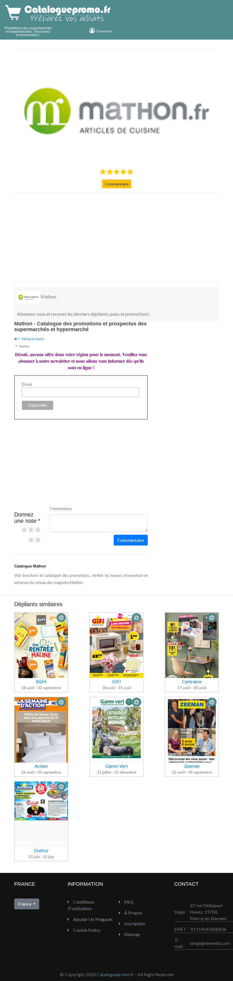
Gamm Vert (116, 766)
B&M (41, 681)
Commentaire (117, 183)
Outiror (41, 850)
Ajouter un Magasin (92, 919)
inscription (134, 923)
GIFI (116, 681)
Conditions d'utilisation (81, 905)
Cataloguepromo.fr (115, 974)
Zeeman (192, 766)
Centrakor (192, 681)
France (25, 903)
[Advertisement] (116, 237)
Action (41, 766)
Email (27, 384)
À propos (132, 912)
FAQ (128, 901)
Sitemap (131, 934)
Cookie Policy (86, 930)
